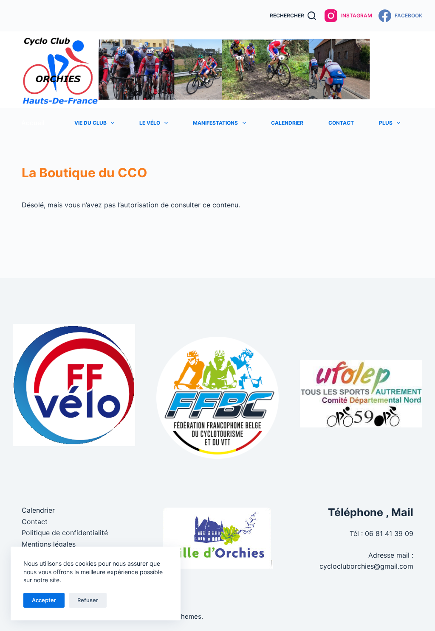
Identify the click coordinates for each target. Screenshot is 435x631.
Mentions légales (49, 544)
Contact (341, 123)
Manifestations (215, 123)
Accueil (33, 123)
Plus (386, 123)
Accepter (44, 600)
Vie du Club (90, 123)
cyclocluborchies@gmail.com (366, 566)
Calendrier (287, 123)
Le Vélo (149, 123)
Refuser (87, 600)
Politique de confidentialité (65, 532)
